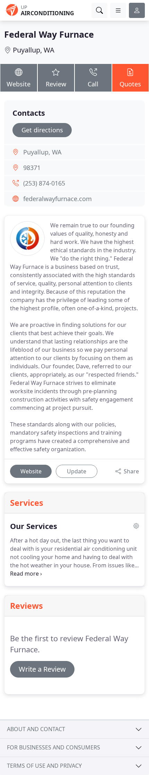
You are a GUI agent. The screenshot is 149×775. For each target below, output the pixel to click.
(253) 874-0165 (44, 183)
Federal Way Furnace (49, 34)
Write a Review (42, 669)
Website (18, 84)
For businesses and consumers (53, 747)
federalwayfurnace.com (57, 199)
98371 (32, 167)
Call (93, 84)
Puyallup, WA (33, 50)
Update (76, 471)
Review (56, 84)
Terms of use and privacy (44, 765)
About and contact (36, 729)
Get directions (42, 130)
